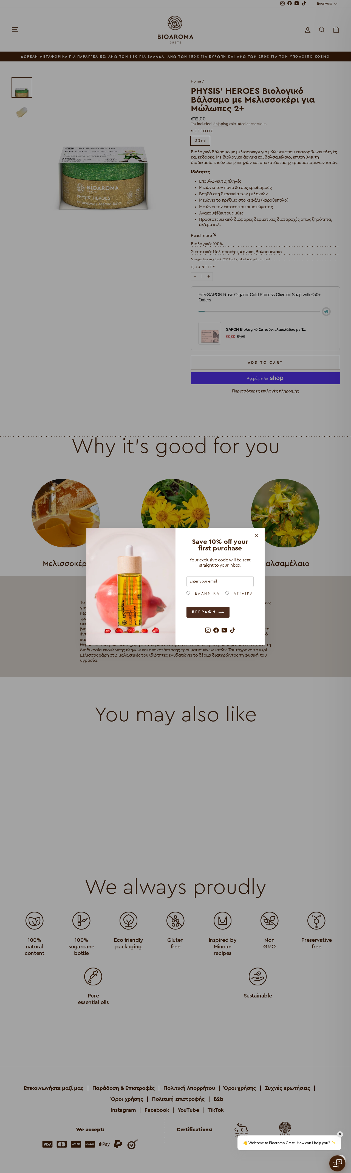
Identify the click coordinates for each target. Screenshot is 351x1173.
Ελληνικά (206, 593)
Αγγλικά (243, 593)
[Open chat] (337, 1163)
